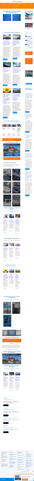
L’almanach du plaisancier (21, 457)
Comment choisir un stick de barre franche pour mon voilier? (5, 222)
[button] (32, 471)
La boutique (14, 3)
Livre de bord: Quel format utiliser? (11, 249)
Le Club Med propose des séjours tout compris (12, 349)
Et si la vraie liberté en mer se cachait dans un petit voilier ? (16, 70)
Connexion (30, 3)
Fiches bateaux (18, 3)
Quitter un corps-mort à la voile (17, 249)
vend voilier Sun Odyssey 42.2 (29, 36)
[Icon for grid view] (16, 122)
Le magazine (3, 3)
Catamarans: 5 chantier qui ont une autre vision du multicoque (6, 42)
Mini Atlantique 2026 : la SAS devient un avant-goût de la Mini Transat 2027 (17, 379)
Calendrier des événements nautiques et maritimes (12, 459)
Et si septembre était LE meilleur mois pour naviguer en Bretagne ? (16, 97)
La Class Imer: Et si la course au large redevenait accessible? (5, 379)
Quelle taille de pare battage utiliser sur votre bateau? (16, 42)
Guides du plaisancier (24, 3)
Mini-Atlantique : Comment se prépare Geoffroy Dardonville (11, 379)
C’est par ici (25, 479)
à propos (14, 479)
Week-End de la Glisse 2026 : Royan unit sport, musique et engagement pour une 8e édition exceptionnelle (6, 98)
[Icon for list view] (15, 122)
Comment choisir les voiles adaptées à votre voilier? (11, 221)
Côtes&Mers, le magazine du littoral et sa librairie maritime (29, 461)
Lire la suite (5, 59)
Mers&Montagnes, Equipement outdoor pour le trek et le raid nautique (29, 463)
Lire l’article (4, 232)
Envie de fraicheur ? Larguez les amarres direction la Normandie (17, 276)
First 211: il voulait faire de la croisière (6, 70)
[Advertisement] (11, 27)
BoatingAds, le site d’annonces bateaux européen (28, 466)
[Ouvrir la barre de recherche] (17, 8)
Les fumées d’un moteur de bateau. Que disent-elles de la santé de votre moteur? (17, 222)
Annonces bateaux (9, 3)
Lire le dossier (6, 405)
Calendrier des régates (12, 456)
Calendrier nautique (29, 83)
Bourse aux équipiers (15, 5)
